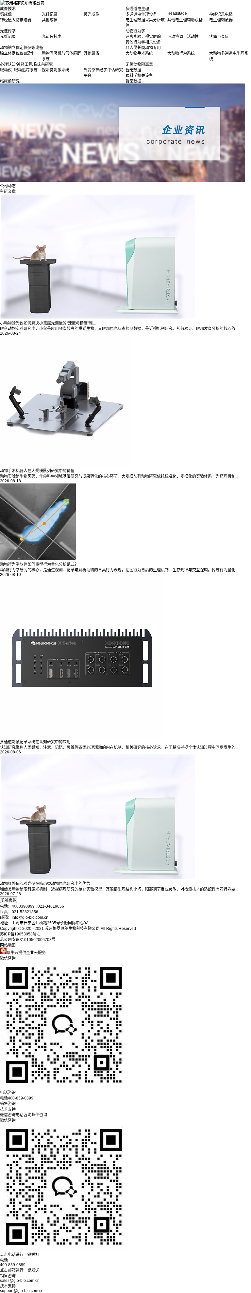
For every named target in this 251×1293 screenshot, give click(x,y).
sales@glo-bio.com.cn (20, 1280)
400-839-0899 (12, 1265)
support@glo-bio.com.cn (21, 1290)
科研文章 (8, 191)
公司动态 (8, 186)
